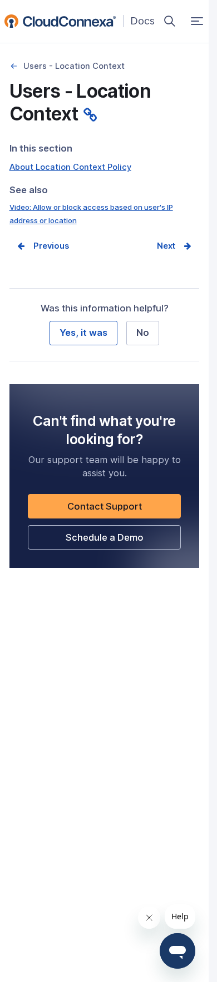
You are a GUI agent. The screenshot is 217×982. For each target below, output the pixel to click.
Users (14, 66)
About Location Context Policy (70, 167)
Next (166, 246)
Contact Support (123, 509)
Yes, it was (83, 332)
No (142, 332)
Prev (42, 246)
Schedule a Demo (123, 540)
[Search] (170, 21)
